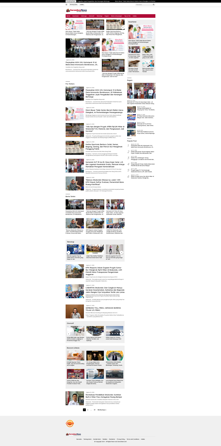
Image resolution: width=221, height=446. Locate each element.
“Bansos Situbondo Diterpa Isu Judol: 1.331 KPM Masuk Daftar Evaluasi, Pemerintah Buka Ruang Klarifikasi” (105, 182)
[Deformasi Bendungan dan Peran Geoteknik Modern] (114, 249)
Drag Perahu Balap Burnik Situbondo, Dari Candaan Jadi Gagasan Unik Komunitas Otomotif (114, 339)
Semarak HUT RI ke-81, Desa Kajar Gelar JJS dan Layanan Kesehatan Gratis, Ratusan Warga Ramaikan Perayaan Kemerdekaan (114, 33)
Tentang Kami (73, 4)
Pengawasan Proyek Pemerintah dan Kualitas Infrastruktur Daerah (101, 133)
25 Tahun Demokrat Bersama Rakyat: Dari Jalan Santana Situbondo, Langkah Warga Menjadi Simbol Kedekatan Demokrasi (145, 116)
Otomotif (91, 16)
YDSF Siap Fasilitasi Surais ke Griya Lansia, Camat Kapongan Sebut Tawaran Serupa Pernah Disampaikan (146, 132)
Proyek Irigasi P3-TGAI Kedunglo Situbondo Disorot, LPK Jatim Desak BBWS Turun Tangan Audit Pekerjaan (141, 171)
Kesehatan (76, 16)
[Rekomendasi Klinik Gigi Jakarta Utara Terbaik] (148, 63)
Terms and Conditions (133, 439)
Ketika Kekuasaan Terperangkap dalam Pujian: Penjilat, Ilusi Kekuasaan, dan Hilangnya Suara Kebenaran (142, 152)
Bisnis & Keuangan (116, 16)
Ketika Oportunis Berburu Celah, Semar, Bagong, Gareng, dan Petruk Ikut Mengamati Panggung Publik (95, 33)
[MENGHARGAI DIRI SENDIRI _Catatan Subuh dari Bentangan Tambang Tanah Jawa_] (114, 355)
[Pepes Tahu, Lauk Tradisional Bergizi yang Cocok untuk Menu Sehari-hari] (148, 49)
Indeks (82, 4)
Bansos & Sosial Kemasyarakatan (93, 187)
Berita (68, 16)
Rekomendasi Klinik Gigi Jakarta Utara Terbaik (147, 70)
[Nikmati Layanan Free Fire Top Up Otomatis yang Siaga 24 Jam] (95, 249)
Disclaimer (112, 439)
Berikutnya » (102, 410)
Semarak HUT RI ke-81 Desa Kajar (113, 169)
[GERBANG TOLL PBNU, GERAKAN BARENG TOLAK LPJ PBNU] (75, 311)
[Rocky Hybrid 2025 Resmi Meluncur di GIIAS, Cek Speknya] (75, 331)
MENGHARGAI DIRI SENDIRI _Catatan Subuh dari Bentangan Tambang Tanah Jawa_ (114, 363)
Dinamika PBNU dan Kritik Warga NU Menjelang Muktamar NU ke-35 (101, 312)
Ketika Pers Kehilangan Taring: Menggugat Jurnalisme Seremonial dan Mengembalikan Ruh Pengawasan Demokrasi (142, 158)
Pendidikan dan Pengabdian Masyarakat (75, 67)
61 (94, 410)
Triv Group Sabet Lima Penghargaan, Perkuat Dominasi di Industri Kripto (94, 363)
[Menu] (67, 4)
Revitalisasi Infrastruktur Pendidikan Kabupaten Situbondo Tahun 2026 (102, 399)
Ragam (107, 16)
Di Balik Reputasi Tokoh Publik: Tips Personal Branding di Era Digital (75, 363)
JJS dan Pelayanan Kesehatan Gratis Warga (95, 169)
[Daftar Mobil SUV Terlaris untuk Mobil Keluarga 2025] (95, 331)
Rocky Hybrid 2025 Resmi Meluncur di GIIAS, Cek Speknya (74, 339)
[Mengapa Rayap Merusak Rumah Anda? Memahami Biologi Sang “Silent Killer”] (134, 63)
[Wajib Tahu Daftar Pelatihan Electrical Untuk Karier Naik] (75, 249)
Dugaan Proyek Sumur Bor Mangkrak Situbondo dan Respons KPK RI (101, 277)
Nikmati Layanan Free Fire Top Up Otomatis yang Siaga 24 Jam (94, 257)
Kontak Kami (97, 439)
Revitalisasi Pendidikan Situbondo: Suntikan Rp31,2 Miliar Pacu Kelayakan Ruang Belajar (104, 396)
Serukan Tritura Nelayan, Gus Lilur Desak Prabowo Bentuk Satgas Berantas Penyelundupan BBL (94, 382)
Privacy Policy (121, 439)
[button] (153, 4)
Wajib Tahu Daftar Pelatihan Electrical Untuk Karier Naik (75, 256)
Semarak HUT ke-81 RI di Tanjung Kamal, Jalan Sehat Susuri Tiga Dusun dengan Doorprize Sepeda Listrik (145, 124)
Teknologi (99, 16)
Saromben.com (122, 441)
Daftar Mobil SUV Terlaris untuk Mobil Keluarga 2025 (94, 338)
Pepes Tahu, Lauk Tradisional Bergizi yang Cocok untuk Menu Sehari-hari (147, 56)
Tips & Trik (127, 16)
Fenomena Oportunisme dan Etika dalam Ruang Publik (98, 151)
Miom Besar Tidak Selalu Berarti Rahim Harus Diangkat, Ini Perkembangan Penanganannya (107, 1)
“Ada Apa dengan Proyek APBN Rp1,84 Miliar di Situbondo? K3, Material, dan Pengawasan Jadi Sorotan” (75, 33)
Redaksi (105, 439)
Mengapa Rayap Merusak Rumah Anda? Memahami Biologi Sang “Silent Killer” (134, 70)
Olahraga (84, 16)
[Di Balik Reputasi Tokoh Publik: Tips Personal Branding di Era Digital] (75, 355)
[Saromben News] (76, 10)
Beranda (79, 439)
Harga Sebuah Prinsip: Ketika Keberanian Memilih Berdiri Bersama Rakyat (143, 164)
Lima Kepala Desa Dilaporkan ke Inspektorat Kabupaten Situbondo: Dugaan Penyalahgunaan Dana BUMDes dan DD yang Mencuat (114, 382)
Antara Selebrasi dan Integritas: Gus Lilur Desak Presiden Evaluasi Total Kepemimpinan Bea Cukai (74, 382)
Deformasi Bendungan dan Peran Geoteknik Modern (113, 256)
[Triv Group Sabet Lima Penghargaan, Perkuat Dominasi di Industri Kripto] (95, 355)
